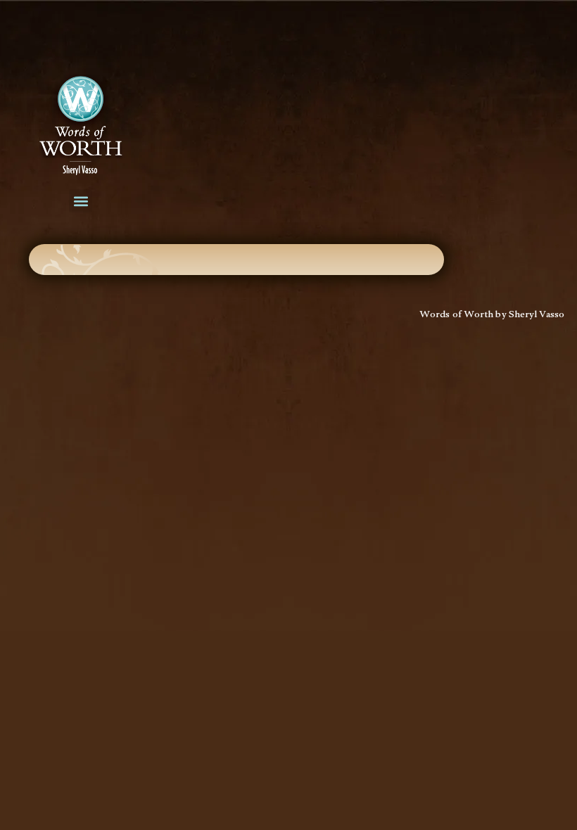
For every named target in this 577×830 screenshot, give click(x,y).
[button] (80, 200)
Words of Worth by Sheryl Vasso (491, 315)
